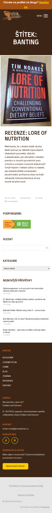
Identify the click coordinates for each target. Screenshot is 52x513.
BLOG (5, 371)
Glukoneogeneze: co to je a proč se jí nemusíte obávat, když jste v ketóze (23, 289)
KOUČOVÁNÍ (8, 358)
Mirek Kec (27, 198)
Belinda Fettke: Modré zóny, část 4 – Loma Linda (24, 310)
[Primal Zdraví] (12, 16)
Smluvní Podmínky (26, 495)
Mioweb (45, 507)
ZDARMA (7, 376)
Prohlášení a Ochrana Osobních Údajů (26, 486)
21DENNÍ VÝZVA (10, 362)
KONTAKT (7, 385)
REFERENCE (8, 381)
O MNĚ (5, 367)
